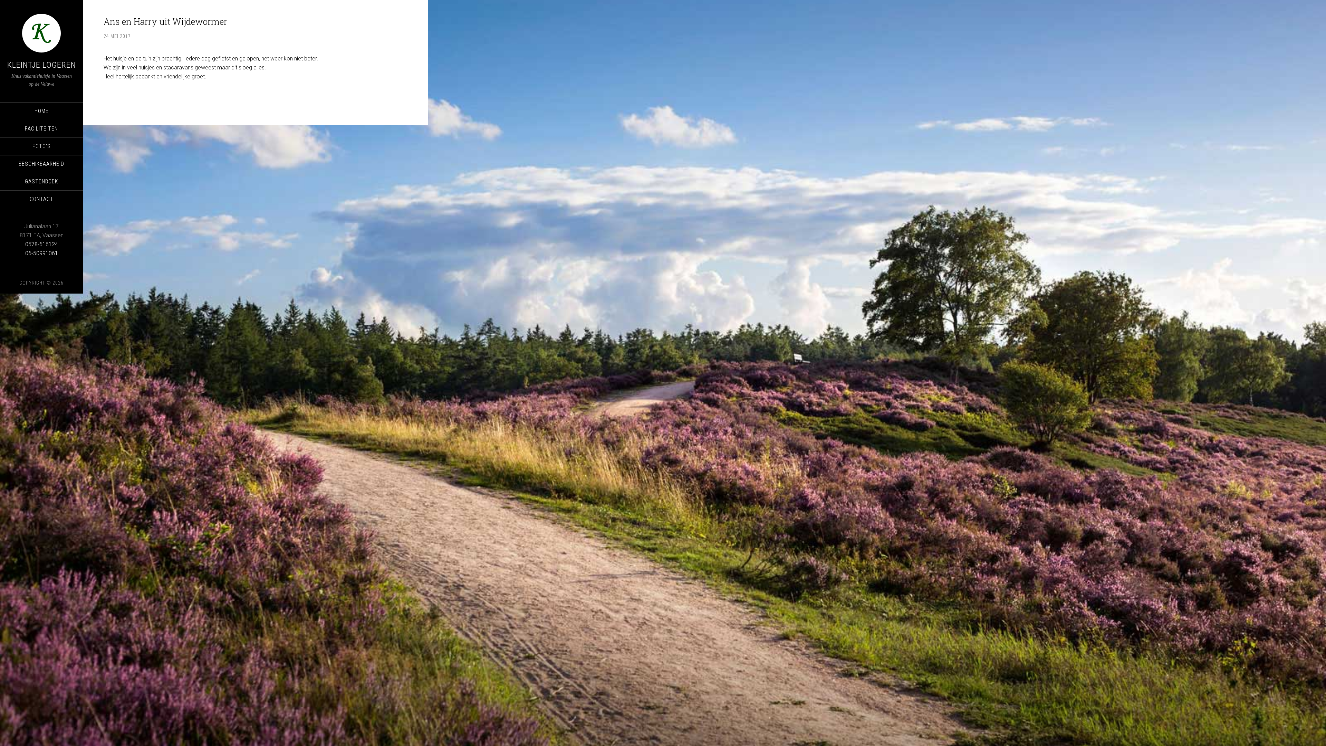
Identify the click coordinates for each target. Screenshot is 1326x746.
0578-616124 (41, 244)
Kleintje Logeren (41, 65)
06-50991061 (41, 253)
